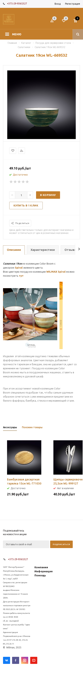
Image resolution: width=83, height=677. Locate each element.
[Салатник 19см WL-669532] (41, 138)
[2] (15, 182)
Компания (41, 567)
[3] (19, 182)
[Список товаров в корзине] (77, 22)
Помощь (40, 575)
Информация (43, 571)
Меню (16, 34)
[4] (23, 182)
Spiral (19, 267)
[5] (27, 182)
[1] (11, 182)
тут (21, 275)
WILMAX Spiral (55, 271)
